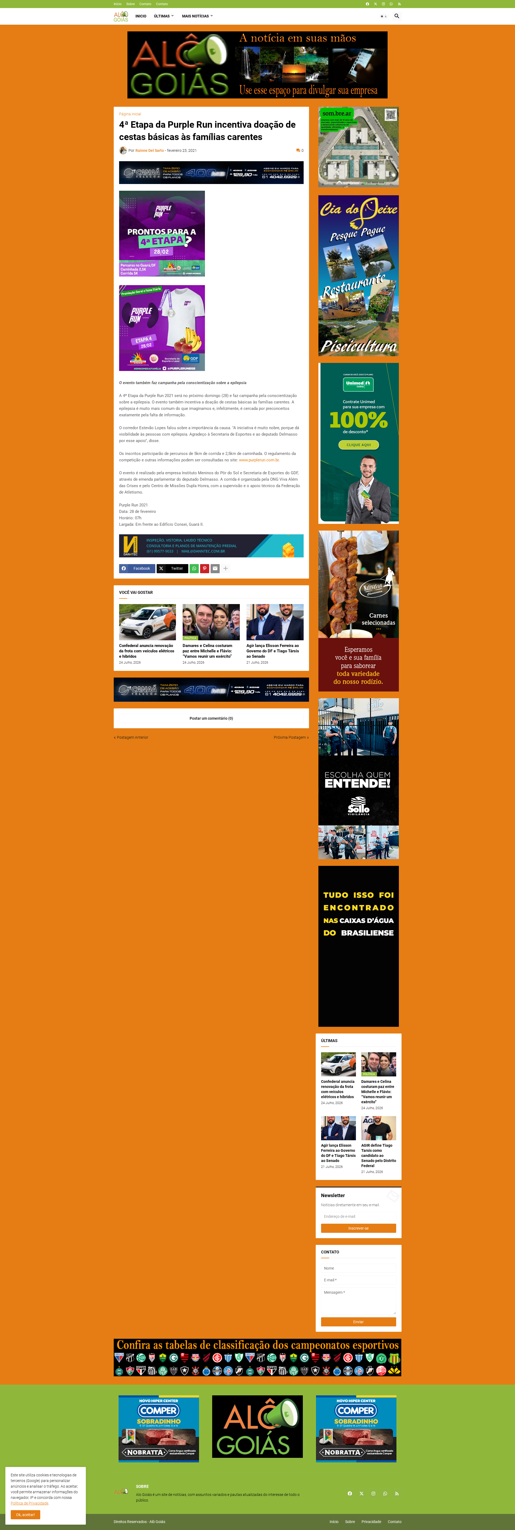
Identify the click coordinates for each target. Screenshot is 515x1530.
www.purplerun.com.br (259, 460)
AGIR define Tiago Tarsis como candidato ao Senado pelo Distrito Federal (378, 1155)
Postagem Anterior (132, 737)
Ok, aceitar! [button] (25, 1515)
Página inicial (130, 114)
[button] (383, 16)
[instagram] (383, 4)
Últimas (162, 16)
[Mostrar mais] (225, 568)
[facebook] (367, 4)
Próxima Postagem (290, 737)
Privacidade (371, 1522)
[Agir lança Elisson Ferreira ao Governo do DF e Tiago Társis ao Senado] (275, 622)
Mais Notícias (195, 16)
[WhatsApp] (194, 568)
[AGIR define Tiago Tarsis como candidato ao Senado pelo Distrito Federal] (378, 1128)
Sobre (130, 4)
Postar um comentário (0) (211, 718)
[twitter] (375, 4)
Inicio (140, 16)
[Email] (215, 568)
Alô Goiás (157, 1522)
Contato (145, 4)
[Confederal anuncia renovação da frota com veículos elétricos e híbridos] (147, 622)
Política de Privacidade (29, 1503)
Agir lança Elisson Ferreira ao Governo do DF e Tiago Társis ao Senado (273, 651)
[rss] (400, 4)
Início (118, 4)
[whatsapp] (391, 4)
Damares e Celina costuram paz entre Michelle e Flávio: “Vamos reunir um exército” (207, 651)
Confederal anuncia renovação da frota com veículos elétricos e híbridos (146, 651)
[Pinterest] (204, 568)
